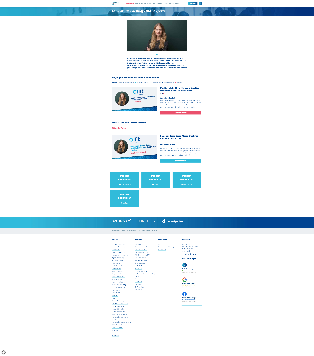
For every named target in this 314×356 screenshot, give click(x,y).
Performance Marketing (120, 304)
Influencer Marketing (119, 285)
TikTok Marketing (117, 325)
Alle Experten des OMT (142, 255)
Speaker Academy (141, 260)
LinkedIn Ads (116, 293)
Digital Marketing (118, 258)
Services (160, 3)
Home (123, 231)
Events (137, 3)
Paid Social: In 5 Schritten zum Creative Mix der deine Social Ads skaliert (179, 89)
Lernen (143, 3)
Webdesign (115, 333)
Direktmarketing (117, 260)
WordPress (115, 336)
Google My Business (118, 277)
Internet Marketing (118, 287)
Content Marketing (118, 252)
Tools (166, 3)
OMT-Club (138, 284)
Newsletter (139, 290)
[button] (10, 152)
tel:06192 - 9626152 (188, 249)
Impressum (162, 250)
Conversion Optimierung (120, 255)
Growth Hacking (117, 279)
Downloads (151, 3)
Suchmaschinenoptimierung (121, 322)
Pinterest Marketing (118, 306)
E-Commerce (116, 263)
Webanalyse (116, 330)
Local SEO (115, 295)
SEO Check (138, 266)
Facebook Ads (116, 268)
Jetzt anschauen (181, 113)
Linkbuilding (116, 290)
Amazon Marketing (118, 247)
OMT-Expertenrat (141, 250)
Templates (138, 282)
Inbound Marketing (118, 282)
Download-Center (141, 271)
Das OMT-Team (140, 244)
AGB (159, 244)
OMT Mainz (130, 3)
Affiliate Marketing (118, 244)
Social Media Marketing (120, 314)
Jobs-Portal (138, 268)
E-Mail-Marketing (117, 266)
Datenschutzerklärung (166, 247)
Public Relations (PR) (119, 312)
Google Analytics (117, 271)
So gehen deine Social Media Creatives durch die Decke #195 (179, 137)
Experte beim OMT (133, 231)
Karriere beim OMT (141, 247)
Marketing (115, 298)
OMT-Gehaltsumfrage (142, 252)
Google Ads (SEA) (117, 274)
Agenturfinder (174, 3)
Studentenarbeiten (141, 279)
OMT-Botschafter (140, 258)
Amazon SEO (116, 250)
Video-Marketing (117, 327)
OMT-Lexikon (139, 287)
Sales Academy (140, 263)
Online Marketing (118, 301)
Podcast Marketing (118, 309)
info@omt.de (186, 251)
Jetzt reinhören (180, 161)
